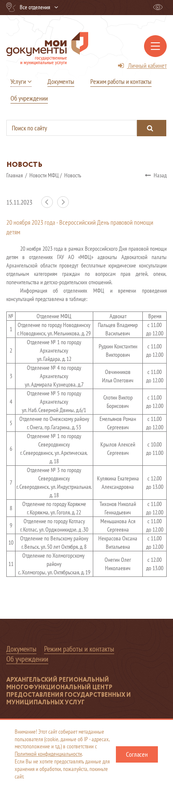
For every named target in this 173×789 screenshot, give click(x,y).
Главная (15, 175)
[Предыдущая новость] (49, 206)
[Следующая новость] (64, 206)
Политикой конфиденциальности (48, 754)
